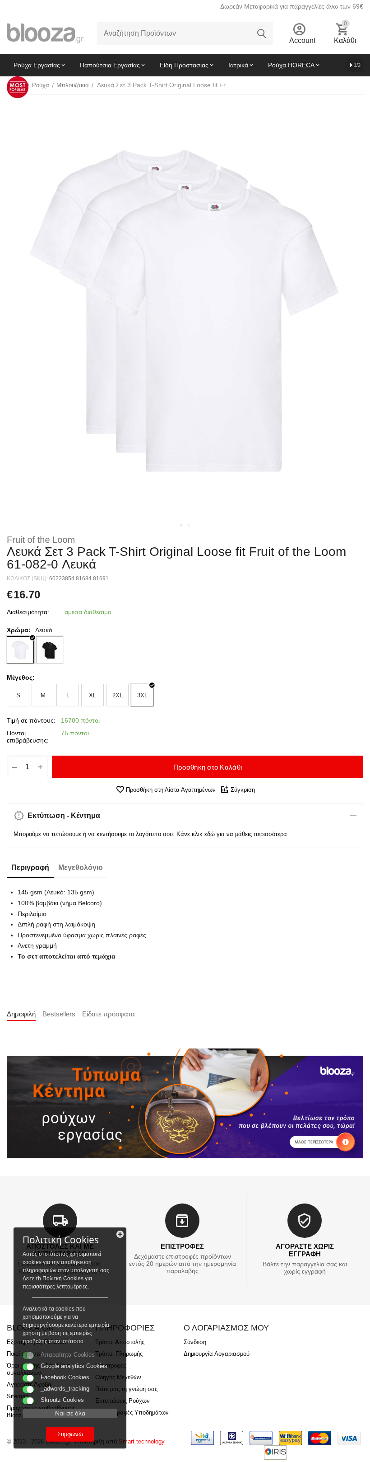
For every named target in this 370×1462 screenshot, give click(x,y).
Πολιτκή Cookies (62, 1278)
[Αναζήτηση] (262, 33)
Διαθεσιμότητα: (28, 612)
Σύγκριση (243, 789)
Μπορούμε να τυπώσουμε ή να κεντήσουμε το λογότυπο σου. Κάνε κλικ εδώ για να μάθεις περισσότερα (150, 834)
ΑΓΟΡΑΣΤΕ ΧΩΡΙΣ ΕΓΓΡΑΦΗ (305, 1250)
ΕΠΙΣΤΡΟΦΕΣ (182, 1246)
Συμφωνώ (70, 1434)
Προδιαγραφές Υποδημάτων (132, 1412)
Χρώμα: (19, 630)
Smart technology (142, 1441)
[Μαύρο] (49, 649)
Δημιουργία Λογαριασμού (217, 1353)
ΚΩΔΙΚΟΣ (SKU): (27, 578)
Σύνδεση (195, 1342)
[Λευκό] (20, 649)
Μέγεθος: (21, 677)
